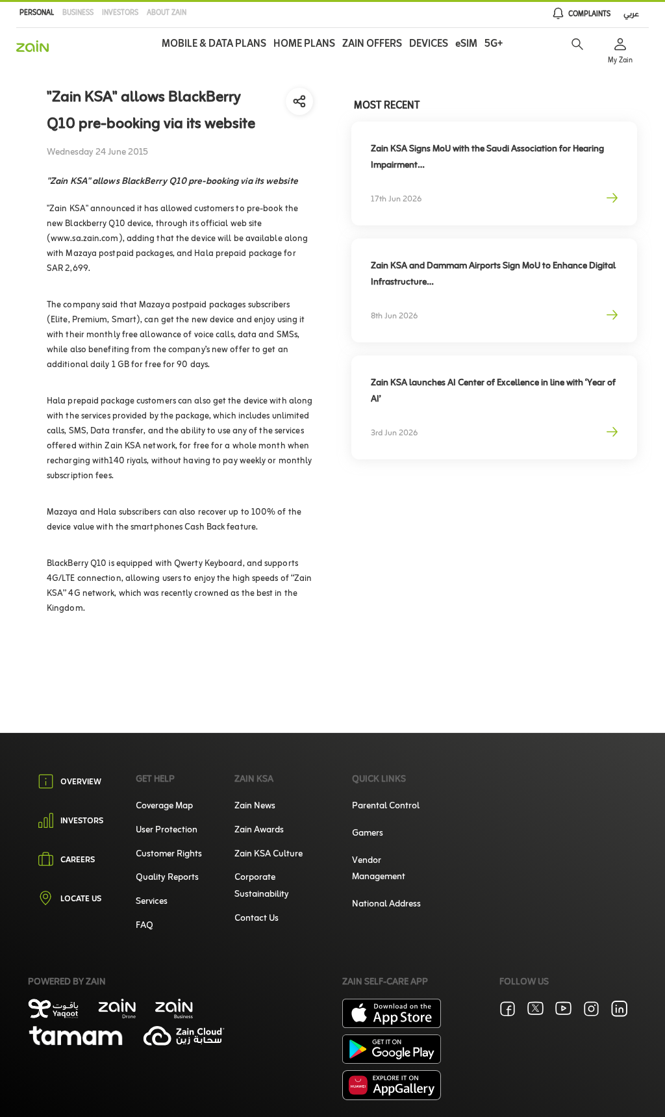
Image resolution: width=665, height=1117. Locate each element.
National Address (386, 904)
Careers (77, 861)
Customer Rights (169, 854)
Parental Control (386, 806)
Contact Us (256, 918)
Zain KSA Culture (268, 854)
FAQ (144, 926)
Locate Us (80, 900)
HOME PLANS (304, 44)
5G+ (493, 44)
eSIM (466, 44)
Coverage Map (164, 806)
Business (78, 12)
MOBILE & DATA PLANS (214, 44)
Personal (36, 12)
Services (152, 901)
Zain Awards (259, 830)
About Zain (166, 12)
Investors (120, 12)
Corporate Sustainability (261, 886)
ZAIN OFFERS (372, 44)
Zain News (254, 806)
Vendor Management (378, 869)
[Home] (32, 46)
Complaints (589, 14)
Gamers (367, 833)
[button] (577, 44)
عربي (631, 14)
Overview (80, 782)
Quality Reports (167, 877)
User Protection (166, 830)
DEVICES (428, 44)
